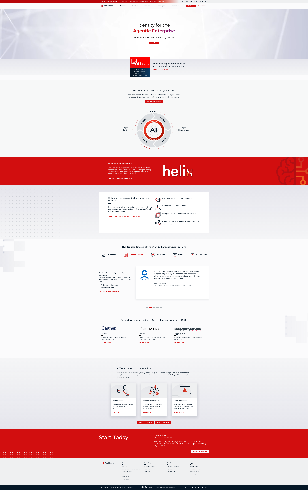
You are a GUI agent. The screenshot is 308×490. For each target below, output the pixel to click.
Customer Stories (149, 466)
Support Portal (194, 466)
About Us (124, 466)
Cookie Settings (171, 487)
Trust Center (125, 476)
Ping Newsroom (127, 479)
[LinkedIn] (189, 487)
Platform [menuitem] (123, 6)
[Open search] (183, 1)
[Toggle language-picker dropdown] (187, 1)
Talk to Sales (202, 5)
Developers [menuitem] (161, 6)
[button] (147, 307)
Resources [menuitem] (147, 6)
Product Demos (172, 471)
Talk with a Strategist (173, 466)
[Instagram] (206, 487)
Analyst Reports (149, 474)
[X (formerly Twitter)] (185, 487)
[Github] (199, 487)
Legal (151, 487)
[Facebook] (192, 487)
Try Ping (190, 5)
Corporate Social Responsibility (131, 469)
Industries (147, 471)
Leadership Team (127, 471)
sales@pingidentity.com (163, 437)
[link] (154, 43)
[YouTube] (195, 487)
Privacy (156, 487)
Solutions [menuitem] (135, 6)
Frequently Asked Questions (198, 474)
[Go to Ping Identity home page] (107, 6)
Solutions (147, 469)
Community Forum (195, 469)
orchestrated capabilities (178, 221)
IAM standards (186, 198)
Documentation (194, 471)
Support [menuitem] (174, 6)
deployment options (177, 205)
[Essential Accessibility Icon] (144, 487)
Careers (124, 474)
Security (162, 487)
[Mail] (202, 487)
